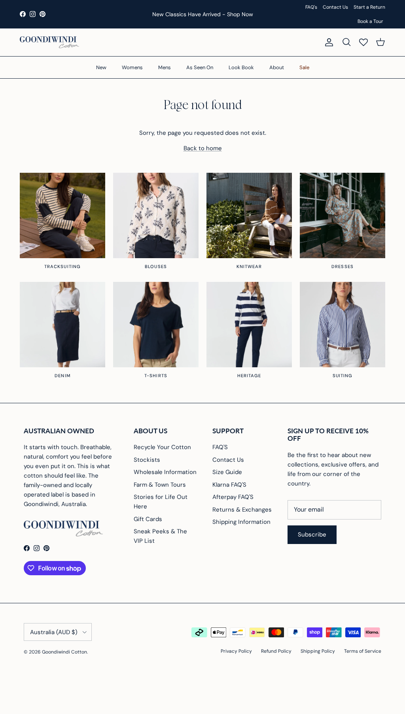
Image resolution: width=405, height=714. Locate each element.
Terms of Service (362, 651)
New (101, 67)
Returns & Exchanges (242, 510)
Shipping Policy (318, 651)
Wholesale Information (165, 472)
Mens (164, 67)
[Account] (327, 42)
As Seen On (199, 67)
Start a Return (369, 7)
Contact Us (335, 7)
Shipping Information (241, 522)
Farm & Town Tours (160, 485)
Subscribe (312, 534)
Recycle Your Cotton (162, 447)
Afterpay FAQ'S (233, 497)
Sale (304, 67)
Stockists (147, 460)
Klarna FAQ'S (229, 485)
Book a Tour (370, 21)
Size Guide (227, 472)
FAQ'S (220, 447)
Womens (132, 67)
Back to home (203, 148)
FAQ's (311, 7)
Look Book (241, 67)
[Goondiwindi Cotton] (49, 42)
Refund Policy (276, 651)
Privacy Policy (236, 651)
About (276, 67)
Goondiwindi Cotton (64, 652)
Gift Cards (148, 519)
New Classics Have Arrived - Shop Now (202, 14)
